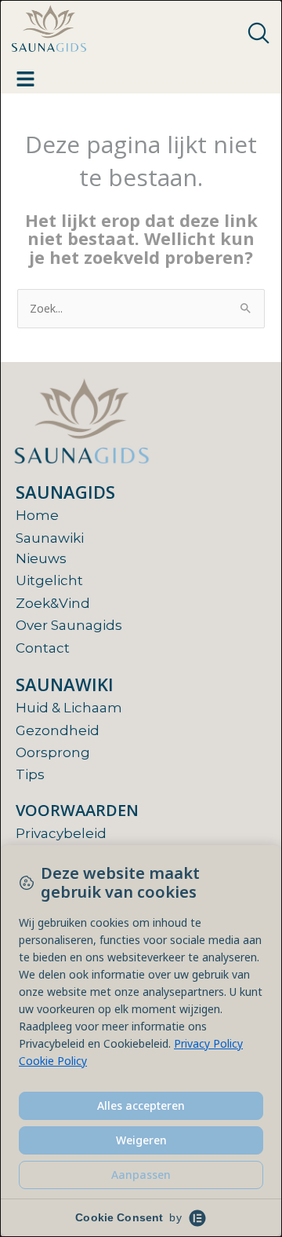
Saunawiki (50, 538)
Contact (43, 648)
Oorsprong (53, 752)
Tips (30, 774)
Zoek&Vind (53, 603)
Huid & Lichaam (69, 707)
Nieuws (41, 558)
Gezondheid (57, 730)
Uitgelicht (49, 580)
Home (37, 515)
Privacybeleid (61, 833)
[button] (258, 33)
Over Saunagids (69, 625)
